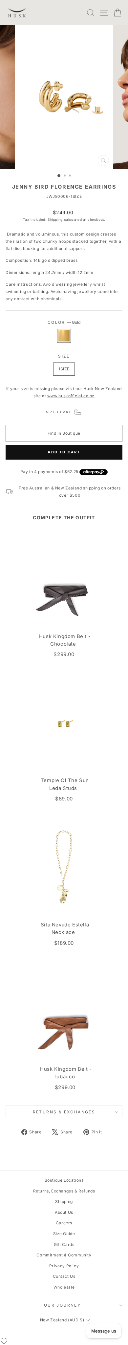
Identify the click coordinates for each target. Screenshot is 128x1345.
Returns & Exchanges (64, 1111)
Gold (64, 335)
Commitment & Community (63, 1254)
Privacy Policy (64, 1265)
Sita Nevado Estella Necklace (65, 928)
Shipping (55, 219)
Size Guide (64, 1233)
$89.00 (64, 799)
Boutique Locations (64, 1180)
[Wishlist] (4, 1341)
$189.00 (64, 943)
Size (64, 356)
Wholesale (64, 1287)
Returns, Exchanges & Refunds (64, 1191)
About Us (64, 1212)
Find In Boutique (64, 433)
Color (64, 322)
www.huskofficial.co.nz (71, 395)
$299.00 (63, 654)
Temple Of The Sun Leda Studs (65, 784)
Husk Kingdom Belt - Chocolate (65, 640)
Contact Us (64, 1276)
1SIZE (64, 368)
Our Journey (62, 1305)
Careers (64, 1222)
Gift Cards (64, 1244)
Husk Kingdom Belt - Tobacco (66, 1073)
